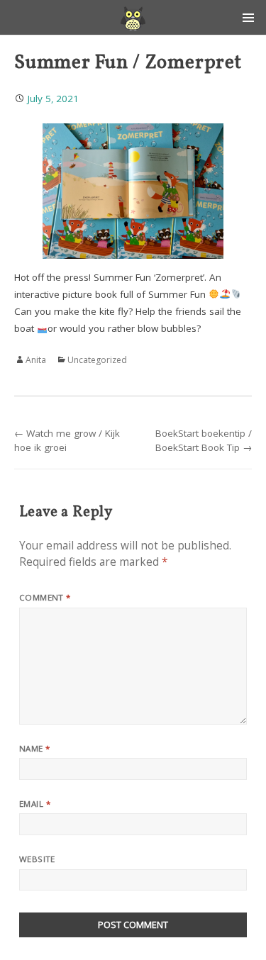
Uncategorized (97, 360)
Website (37, 859)
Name (34, 748)
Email (34, 803)
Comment (45, 597)
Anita (36, 360)
